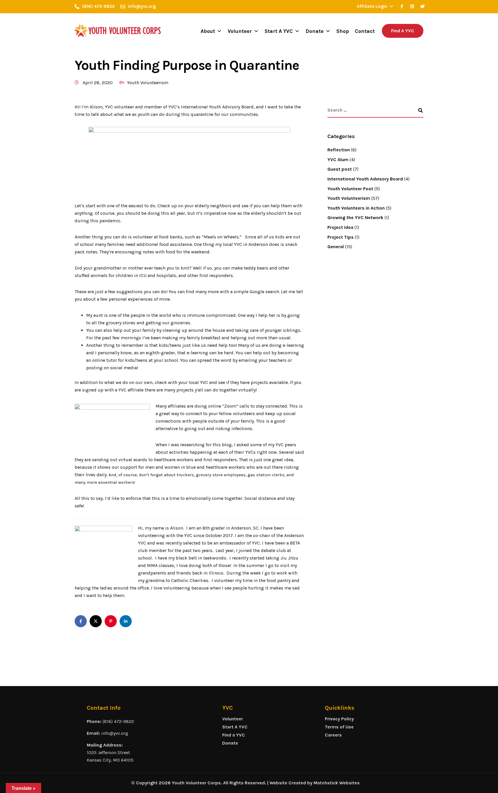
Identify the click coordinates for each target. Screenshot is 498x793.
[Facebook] (402, 6)
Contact (365, 31)
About (208, 31)
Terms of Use (339, 727)
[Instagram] (412, 6)
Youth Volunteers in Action (356, 208)
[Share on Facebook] (81, 621)
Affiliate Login (372, 6)
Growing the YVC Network (355, 217)
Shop (342, 31)
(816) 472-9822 (118, 721)
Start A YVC (279, 31)
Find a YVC (233, 735)
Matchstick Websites (337, 783)
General (335, 246)
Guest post (339, 169)
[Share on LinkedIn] (126, 621)
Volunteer (240, 31)
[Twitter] (422, 6)
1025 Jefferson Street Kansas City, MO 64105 (110, 756)
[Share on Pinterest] (111, 621)
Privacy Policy (339, 719)
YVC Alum (337, 159)
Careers (333, 735)
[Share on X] (96, 621)
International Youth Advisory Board (365, 179)
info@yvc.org (114, 733)
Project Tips (340, 237)
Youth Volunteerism (147, 82)
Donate (314, 31)
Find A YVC (402, 30)
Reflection (338, 149)
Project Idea (340, 227)
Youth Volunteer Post (350, 188)
